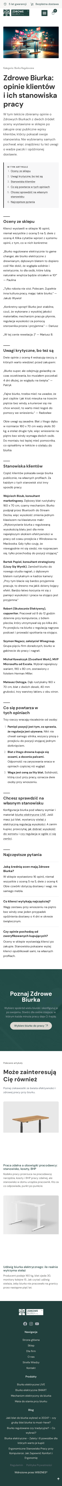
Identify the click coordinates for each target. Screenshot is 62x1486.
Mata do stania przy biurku (31, 1401)
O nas (31, 1356)
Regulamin (16, 1465)
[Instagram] (31, 1324)
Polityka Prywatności (39, 1465)
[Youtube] (37, 1324)
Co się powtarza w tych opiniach (30, 187)
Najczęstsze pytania (23, 202)
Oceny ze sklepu (21, 171)
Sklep (31, 1345)
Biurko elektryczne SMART (31, 1390)
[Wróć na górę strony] (58, 1479)
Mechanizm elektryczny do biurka (31, 1395)
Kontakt (31, 1368)
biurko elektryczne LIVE (30, 815)
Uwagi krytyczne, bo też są (27, 176)
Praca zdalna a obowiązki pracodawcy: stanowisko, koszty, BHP (30, 1167)
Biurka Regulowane (24, 68)
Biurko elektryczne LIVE (31, 1384)
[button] (44, 13)
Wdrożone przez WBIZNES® (31, 1472)
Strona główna (31, 1340)
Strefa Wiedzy (31, 1362)
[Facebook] (25, 1324)
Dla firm (31, 1351)
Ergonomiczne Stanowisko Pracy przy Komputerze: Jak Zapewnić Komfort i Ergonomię (31, 1453)
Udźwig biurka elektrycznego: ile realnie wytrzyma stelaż (30, 1269)
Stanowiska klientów (23, 181)
